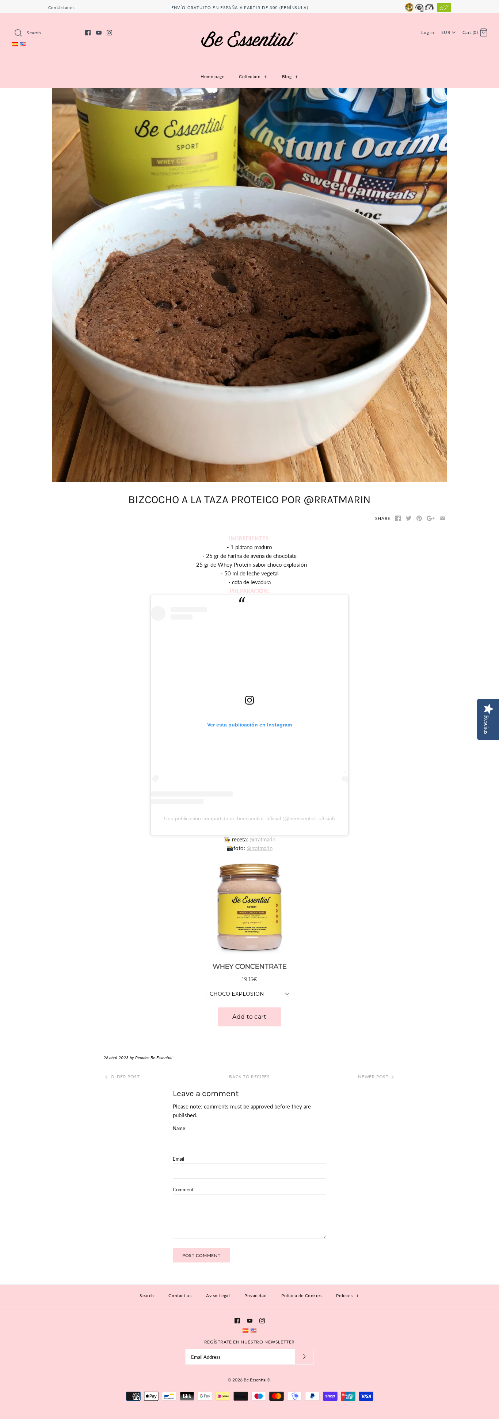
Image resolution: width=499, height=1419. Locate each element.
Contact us (179, 1295)
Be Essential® (257, 1380)
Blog (290, 76)
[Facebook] (88, 32)
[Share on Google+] (431, 518)
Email (178, 1159)
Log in (427, 32)
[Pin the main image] (419, 518)
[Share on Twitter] (408, 518)
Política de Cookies (301, 1295)
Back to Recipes (249, 1076)
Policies (347, 1295)
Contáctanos (61, 7)
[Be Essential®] (249, 24)
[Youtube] (99, 32)
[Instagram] (109, 32)
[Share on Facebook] (398, 518)
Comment (183, 1189)
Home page (212, 76)
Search (147, 1295)
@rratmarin (262, 839)
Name (179, 1128)
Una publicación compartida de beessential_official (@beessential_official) (249, 818)
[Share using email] (442, 518)
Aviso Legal (218, 1295)
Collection (253, 76)
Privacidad (255, 1295)
